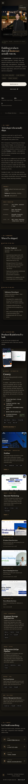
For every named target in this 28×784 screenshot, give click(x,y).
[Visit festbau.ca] (24, 434)
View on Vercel (6, 607)
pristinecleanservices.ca (9, 546)
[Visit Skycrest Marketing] (24, 476)
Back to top (21, 779)
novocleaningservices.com (9, 576)
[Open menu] (3, 3)
